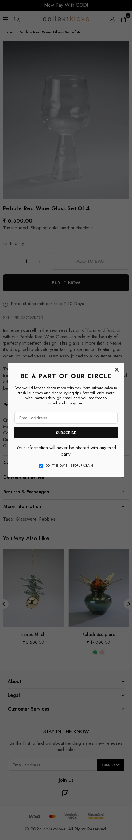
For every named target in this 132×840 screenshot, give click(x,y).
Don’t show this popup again (69, 466)
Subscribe (66, 433)
